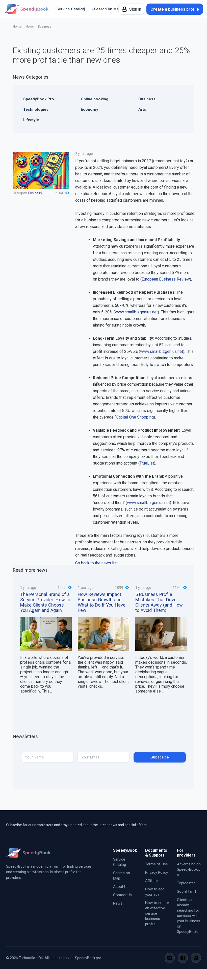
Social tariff (186, 891)
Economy (89, 109)
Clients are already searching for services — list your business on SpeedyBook (189, 915)
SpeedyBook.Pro (38, 99)
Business (44, 26)
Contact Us (122, 895)
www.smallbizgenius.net (136, 312)
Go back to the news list (96, 563)
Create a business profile (174, 9)
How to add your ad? (154, 892)
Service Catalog (71, 9)
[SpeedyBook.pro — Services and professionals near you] (26, 9)
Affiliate (151, 881)
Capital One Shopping (135, 417)
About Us (120, 886)
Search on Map (121, 876)
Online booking (94, 99)
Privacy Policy (156, 872)
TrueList (147, 463)
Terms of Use (156, 864)
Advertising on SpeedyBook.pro (189, 869)
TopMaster (186, 883)
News (29, 26)
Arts (142, 109)
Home (17, 26)
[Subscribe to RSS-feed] (196, 958)
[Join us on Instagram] (170, 958)
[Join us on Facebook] (183, 958)
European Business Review (166, 279)
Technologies (35, 109)
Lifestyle (31, 120)
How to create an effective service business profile (157, 913)
